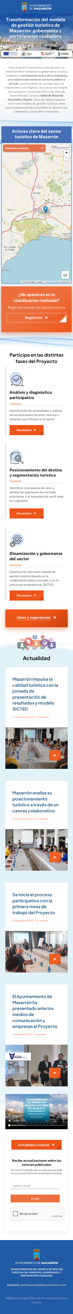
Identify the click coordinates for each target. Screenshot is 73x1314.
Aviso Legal (20, 1298)
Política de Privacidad (41, 1298)
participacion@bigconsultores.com (43, 1285)
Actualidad (43, 717)
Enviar (35, 1198)
